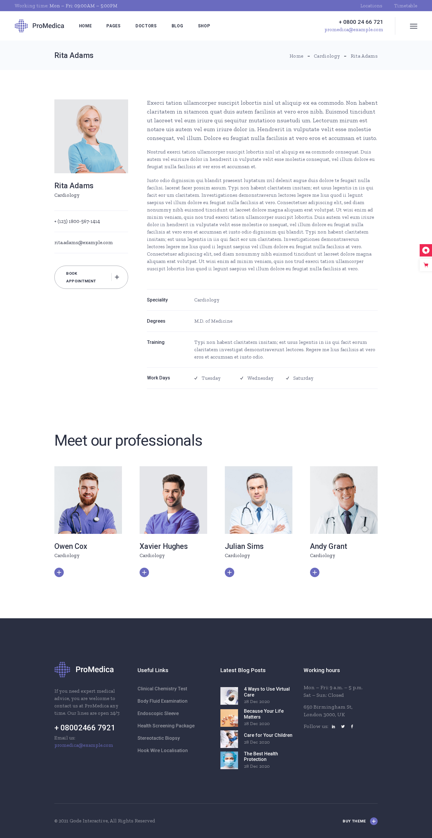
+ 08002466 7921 (84, 727)
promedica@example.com (83, 745)
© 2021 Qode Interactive (81, 821)
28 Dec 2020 (257, 701)
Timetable (405, 6)
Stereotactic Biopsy (159, 738)
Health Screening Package (166, 726)
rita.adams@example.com (83, 242)
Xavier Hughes (164, 546)
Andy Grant (328, 546)
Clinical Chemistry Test (162, 689)
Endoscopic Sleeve (158, 713)
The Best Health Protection (261, 756)
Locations (371, 6)
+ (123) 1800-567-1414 (77, 221)
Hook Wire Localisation (163, 750)
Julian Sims (244, 546)
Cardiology (67, 195)
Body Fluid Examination (162, 701)
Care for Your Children (268, 735)
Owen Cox (70, 546)
